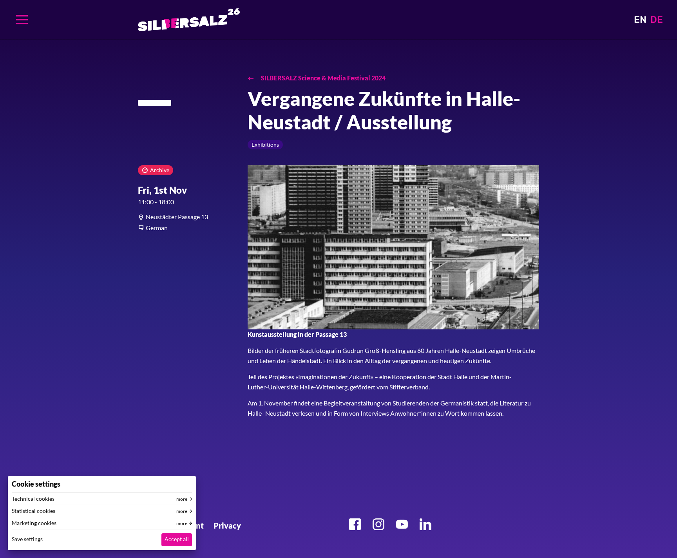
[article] (187, 216)
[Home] (189, 19)
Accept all (177, 539)
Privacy (227, 525)
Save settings (27, 539)
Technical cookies (33, 499)
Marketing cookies (34, 523)
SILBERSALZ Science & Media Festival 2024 (323, 78)
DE (656, 19)
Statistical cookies (33, 511)
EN (640, 19)
